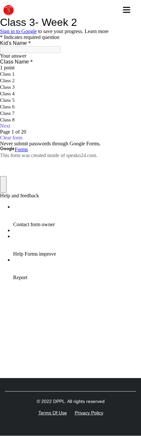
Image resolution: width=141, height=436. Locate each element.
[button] (128, 8)
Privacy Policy (89, 412)
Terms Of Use (52, 412)
